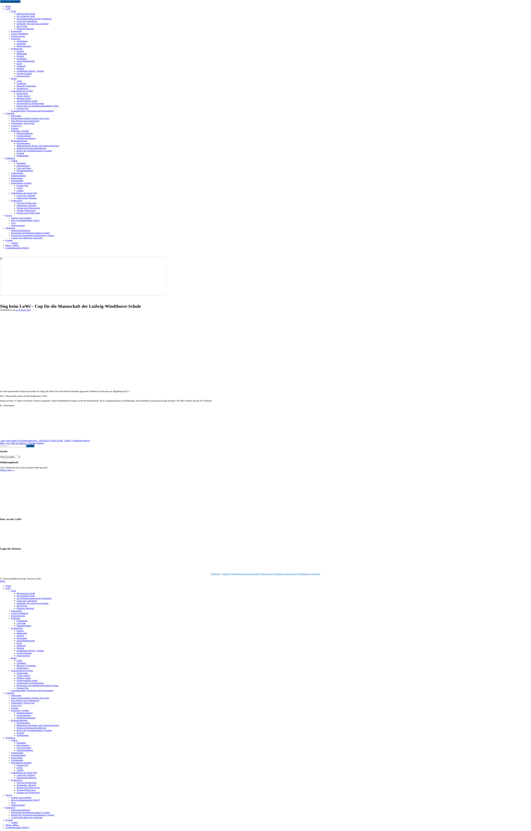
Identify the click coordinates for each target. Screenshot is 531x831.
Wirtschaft (21, 645)
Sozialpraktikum (24, 715)
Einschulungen (23, 745)
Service (9, 215)
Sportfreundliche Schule (27, 680)
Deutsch (20, 631)
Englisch (20, 636)
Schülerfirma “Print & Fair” (23, 123)
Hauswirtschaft (23, 76)
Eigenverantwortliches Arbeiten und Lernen (30, 698)
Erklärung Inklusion (25, 29)
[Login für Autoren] (14, 569)
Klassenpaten (17, 758)
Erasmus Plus (22, 688)
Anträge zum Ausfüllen (21, 797)
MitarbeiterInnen (24, 46)
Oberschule (16, 695)
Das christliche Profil (26, 596)
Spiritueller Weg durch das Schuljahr (33, 24)
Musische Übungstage (26, 665)
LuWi (8, 9)
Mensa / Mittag (12, 825)
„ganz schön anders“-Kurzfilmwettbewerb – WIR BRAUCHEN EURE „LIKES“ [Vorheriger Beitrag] (45, 440)
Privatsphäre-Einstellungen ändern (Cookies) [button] (30, 812)
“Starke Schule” (24, 675)
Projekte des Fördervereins (28, 787)
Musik (14, 78)
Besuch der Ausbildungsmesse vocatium (34, 151)
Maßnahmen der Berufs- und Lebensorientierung (38, 725)
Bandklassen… (23, 668)
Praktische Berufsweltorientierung (31, 728)
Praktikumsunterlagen (26, 718)
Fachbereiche (17, 628)
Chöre (19, 660)
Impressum (10, 228)
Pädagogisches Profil (26, 593)
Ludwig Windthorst (19, 613)
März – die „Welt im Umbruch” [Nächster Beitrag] (22, 443)
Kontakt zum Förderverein (28, 213)
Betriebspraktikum (25, 713)
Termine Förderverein (26, 790)
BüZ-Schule (22, 606)
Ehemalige (21, 743)
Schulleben (10, 158)
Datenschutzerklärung (20, 810)
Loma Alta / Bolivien (26, 775)
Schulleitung (22, 621)
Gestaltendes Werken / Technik (30, 650)
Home (8, 586)
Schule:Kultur (17, 753)
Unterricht (10, 113)
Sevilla (20, 768)
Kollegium (15, 38)
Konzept (20, 733)
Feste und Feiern (24, 748)
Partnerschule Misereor (27, 198)
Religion (20, 648)
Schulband (21, 663)
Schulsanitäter (17, 760)
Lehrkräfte (21, 623)
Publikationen (23, 156)
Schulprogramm (18, 616)
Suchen (30, 446)
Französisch (22, 638)
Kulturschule (22, 673)
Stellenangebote (18, 225)
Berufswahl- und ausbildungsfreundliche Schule (37, 106)
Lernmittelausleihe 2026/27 (17, 248)
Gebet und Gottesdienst (27, 601)
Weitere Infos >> (7, 470)
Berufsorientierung (19, 720)
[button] (245, 574)
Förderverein (16, 780)
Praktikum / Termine (20, 710)
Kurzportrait (16, 611)
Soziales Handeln (24, 653)
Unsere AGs (16, 705)
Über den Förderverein (27, 782)
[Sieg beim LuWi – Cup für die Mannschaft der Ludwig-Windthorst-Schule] (57, 386)
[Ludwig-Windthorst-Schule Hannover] (83, 294)
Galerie (14, 161)
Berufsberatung (23, 723)
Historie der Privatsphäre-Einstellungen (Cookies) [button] (32, 815)
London (20, 770)
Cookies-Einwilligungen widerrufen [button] (26, 238)
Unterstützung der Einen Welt (24, 773)
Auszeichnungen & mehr (22, 670)
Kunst (19, 643)
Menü (2, 581)
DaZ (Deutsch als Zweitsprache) (25, 700)
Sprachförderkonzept (26, 61)
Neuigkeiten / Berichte (26, 785)
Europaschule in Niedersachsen (30, 683)
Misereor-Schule (24, 678)
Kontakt (9, 240)
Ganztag (14, 708)
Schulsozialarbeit (18, 755)
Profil (13, 11)
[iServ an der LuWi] (10, 543)
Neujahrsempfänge (25, 170)
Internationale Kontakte (21, 763)
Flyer (13, 802)
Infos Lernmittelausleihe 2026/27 (25, 220)
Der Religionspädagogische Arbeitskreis (34, 598)
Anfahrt (14, 822)
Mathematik (22, 633)
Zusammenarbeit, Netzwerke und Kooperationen (32, 111)
